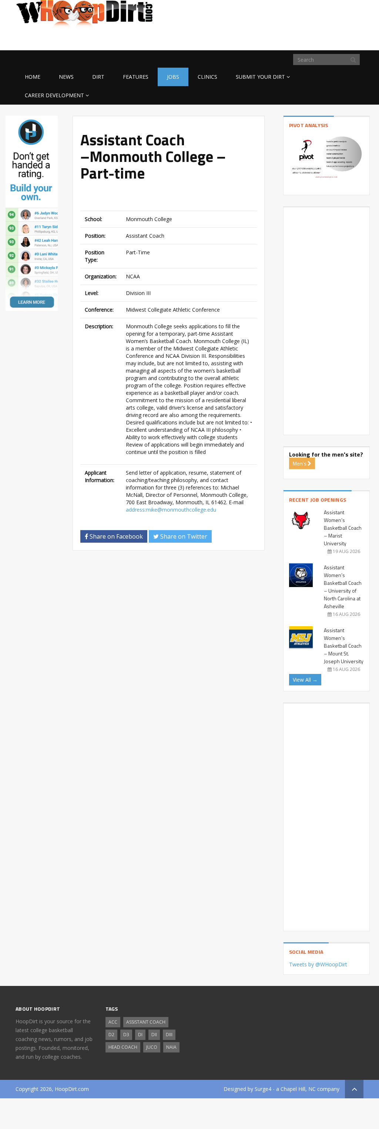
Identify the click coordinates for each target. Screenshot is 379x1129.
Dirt (98, 76)
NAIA (171, 1047)
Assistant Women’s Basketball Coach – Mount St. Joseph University (343, 645)
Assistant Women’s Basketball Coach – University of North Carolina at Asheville (343, 586)
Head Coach (122, 1047)
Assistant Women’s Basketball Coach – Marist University (343, 527)
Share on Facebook (115, 536)
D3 (126, 1034)
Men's (300, 463)
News (66, 76)
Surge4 (263, 1088)
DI (140, 1034)
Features (135, 76)
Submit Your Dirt (260, 76)
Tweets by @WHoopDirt (318, 964)
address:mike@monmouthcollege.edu (171, 509)
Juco (151, 1047)
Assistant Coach (145, 1022)
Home (32, 76)
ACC (112, 1022)
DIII (169, 1034)
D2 (111, 1034)
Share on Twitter (183, 536)
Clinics (207, 76)
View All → (305, 679)
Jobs (173, 76)
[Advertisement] (304, 38)
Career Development (54, 95)
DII (154, 1034)
